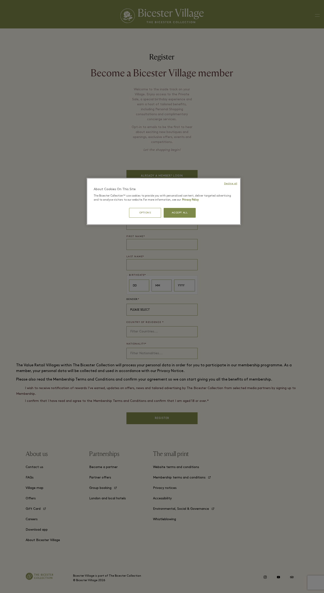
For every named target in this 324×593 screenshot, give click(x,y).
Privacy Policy (190, 199)
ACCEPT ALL (180, 212)
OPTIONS (145, 212)
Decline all (230, 183)
